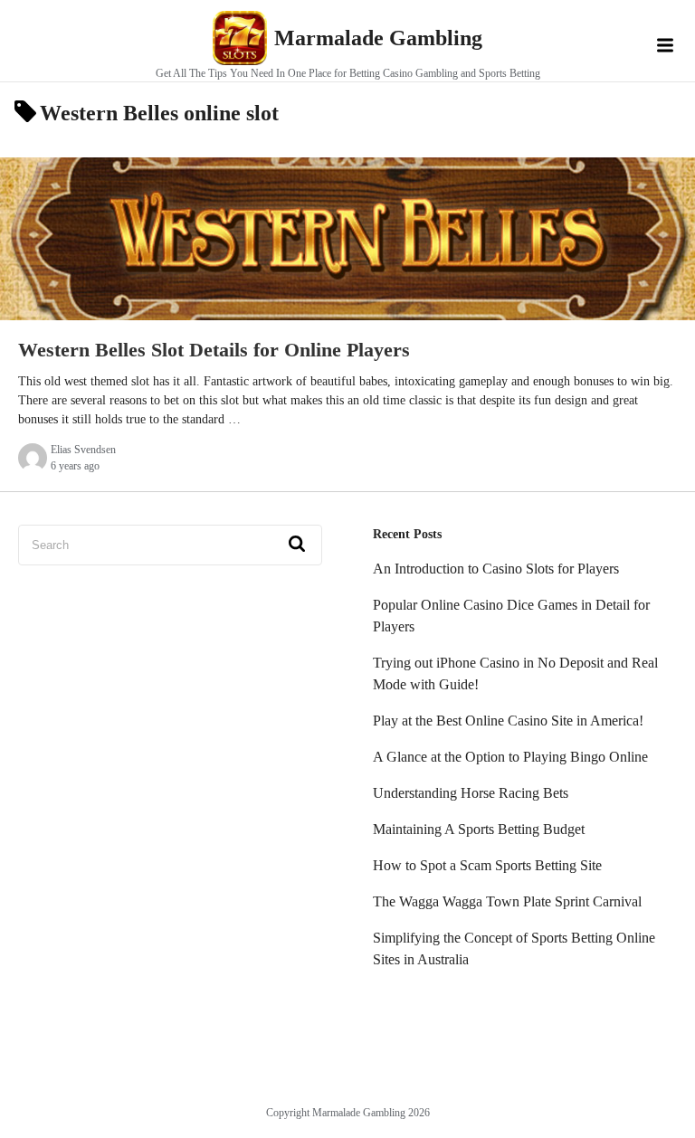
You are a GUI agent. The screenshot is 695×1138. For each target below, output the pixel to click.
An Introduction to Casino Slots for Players (496, 568)
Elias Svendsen (83, 449)
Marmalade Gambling (378, 38)
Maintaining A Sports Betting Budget (479, 829)
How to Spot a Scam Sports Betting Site (487, 865)
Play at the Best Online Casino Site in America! (508, 720)
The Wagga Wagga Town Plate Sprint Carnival (507, 901)
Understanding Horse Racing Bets (470, 793)
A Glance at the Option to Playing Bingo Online (510, 756)
